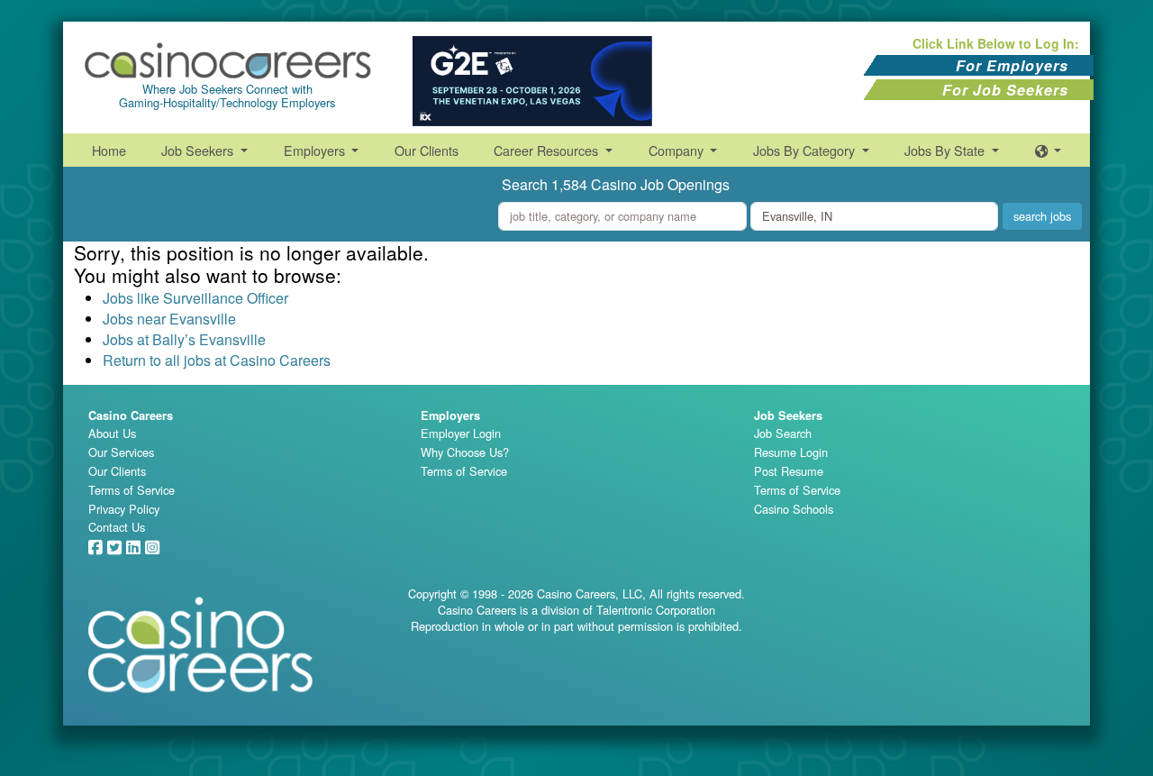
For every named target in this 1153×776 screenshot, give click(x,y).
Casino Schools (793, 508)
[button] (1048, 150)
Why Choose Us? (465, 452)
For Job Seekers (1005, 89)
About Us (112, 433)
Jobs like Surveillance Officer (195, 298)
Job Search (783, 433)
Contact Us (116, 526)
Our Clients (426, 150)
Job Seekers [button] (199, 150)
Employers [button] (316, 150)
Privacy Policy (123, 508)
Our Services (121, 452)
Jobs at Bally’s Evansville (184, 339)
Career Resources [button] (548, 150)
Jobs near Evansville (169, 318)
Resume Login (791, 452)
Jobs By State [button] (946, 150)
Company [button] (678, 150)
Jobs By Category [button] (805, 150)
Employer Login (461, 433)
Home (109, 150)
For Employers (1012, 65)
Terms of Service (131, 489)
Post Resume (788, 470)
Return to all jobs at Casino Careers (217, 360)
